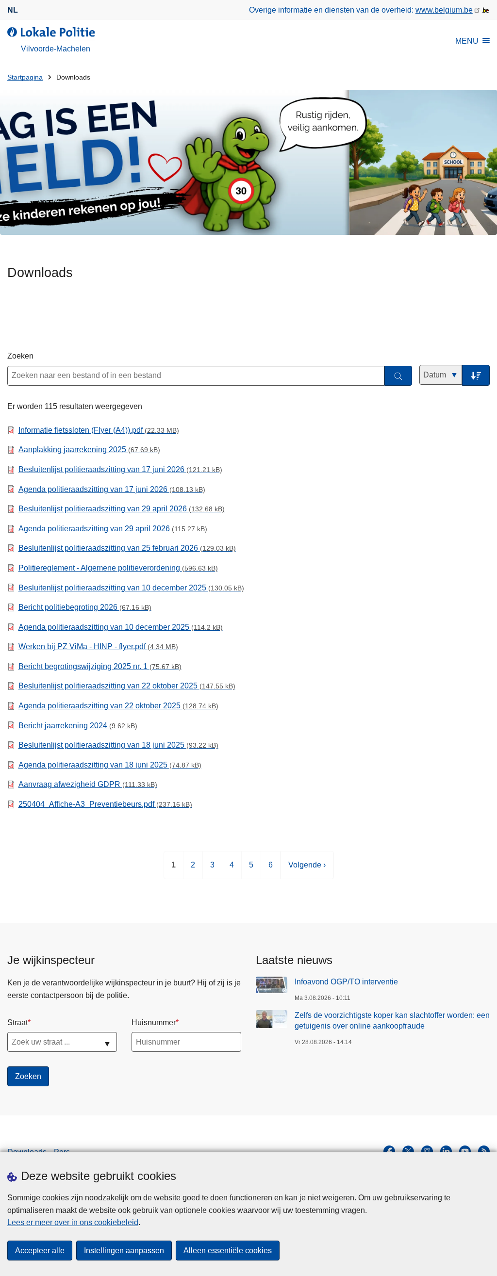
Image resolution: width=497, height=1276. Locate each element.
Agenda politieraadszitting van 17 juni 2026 (111, 489)
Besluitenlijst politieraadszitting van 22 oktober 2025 (126, 686)
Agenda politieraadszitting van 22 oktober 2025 (118, 706)
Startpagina (25, 77)
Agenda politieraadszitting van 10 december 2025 (120, 627)
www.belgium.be (444, 10)
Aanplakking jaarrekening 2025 (89, 449)
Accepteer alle (40, 1250)
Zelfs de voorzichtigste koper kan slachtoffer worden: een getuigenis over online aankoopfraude (392, 1020)
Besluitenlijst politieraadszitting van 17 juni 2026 (120, 469)
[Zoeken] (398, 376)
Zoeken (20, 356)
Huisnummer (154, 1022)
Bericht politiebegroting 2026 (84, 607)
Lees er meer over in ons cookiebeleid (72, 1222)
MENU (467, 41)
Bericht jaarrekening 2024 (77, 725)
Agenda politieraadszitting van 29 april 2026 (112, 528)
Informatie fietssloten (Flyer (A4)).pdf (98, 430)
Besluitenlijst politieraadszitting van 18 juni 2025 (118, 745)
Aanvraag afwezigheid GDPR (87, 784)
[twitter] (408, 1151)
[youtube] (465, 1151)
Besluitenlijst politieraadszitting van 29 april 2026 (121, 509)
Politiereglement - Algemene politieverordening (118, 568)
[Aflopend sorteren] (476, 375)
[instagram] (427, 1151)
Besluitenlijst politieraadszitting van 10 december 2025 (131, 588)
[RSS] (484, 1151)
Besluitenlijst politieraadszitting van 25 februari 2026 (127, 548)
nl (12, 10)
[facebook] (389, 1151)
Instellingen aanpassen (124, 1250)
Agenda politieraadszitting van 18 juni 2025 (109, 765)
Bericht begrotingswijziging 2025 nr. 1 (100, 666)
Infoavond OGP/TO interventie (346, 982)
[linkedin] (446, 1151)
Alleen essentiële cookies (227, 1250)
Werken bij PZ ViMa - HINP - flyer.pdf (98, 646)
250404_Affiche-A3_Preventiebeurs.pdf (105, 804)
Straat (17, 1022)
